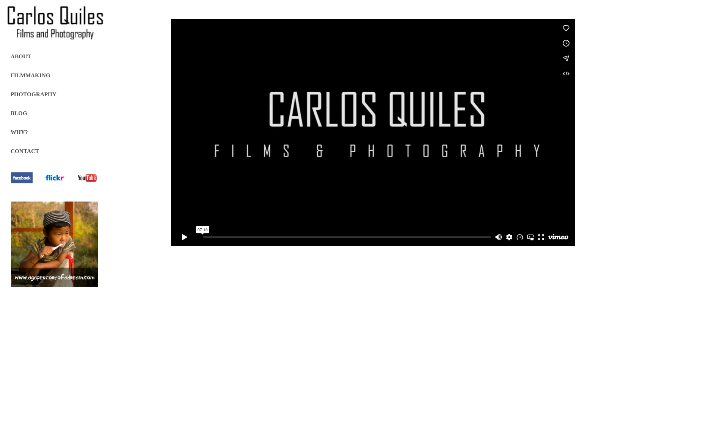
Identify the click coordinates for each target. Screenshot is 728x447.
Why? (19, 132)
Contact (25, 151)
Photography (33, 94)
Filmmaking (30, 75)
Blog (19, 113)
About (21, 56)
